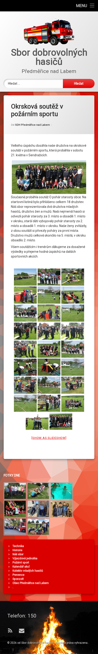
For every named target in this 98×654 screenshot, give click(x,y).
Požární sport (21, 562)
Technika (18, 546)
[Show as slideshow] (48, 438)
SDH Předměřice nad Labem (32, 124)
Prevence (18, 574)
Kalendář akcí (21, 566)
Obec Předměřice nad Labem (31, 583)
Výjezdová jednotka (25, 558)
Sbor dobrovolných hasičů (37, 642)
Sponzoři (18, 579)
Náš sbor (18, 554)
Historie (17, 550)
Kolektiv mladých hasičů (28, 570)
